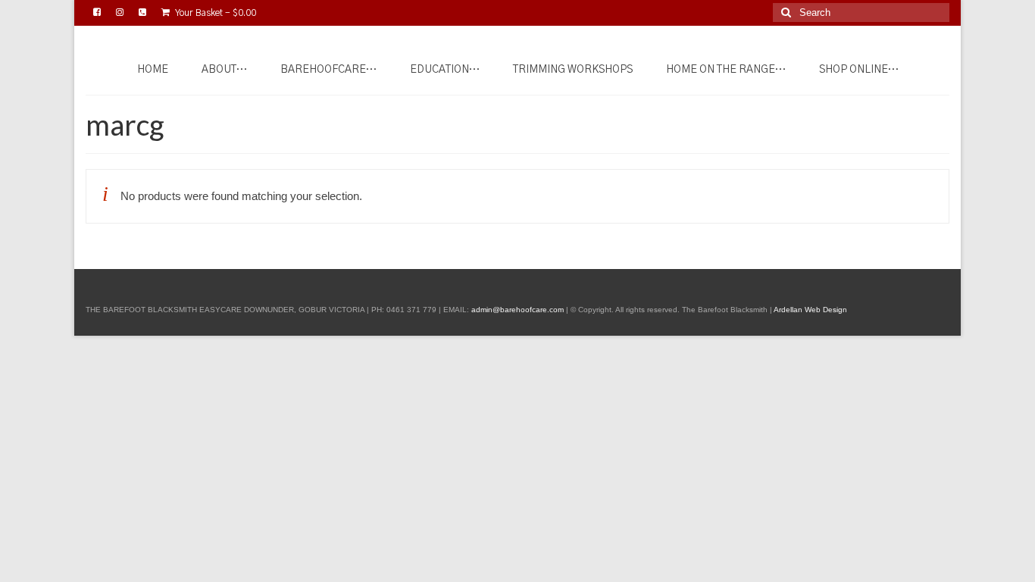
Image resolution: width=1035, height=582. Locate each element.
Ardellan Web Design (810, 309)
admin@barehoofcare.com (517, 309)
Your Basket (215, 12)
